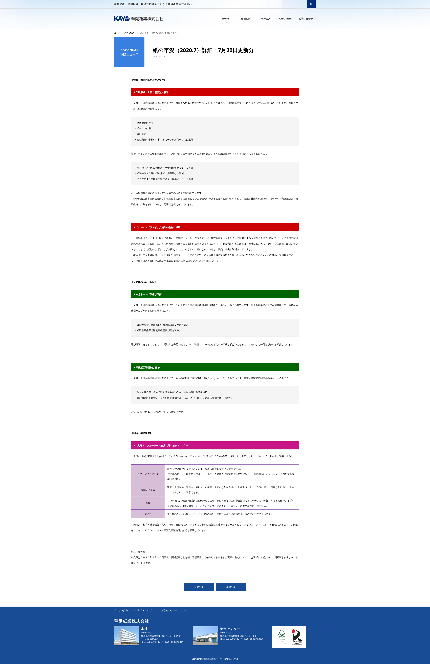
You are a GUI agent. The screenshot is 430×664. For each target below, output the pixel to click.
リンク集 (123, 610)
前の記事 (199, 586)
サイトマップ (144, 610)
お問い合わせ (306, 18)
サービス (265, 18)
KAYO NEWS (286, 18)
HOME (225, 18)
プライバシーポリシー (173, 610)
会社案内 (245, 18)
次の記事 (231, 586)
